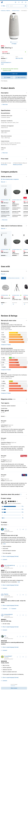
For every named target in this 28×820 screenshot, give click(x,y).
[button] (14, 69)
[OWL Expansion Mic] (5, 294)
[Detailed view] (14, 337)
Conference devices (15, 10)
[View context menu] (17, 529)
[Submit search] (8, 5)
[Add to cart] (2, 304)
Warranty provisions (17, 164)
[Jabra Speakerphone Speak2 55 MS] (16, 195)
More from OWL (19, 57)
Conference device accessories (5, 295)
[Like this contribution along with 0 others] (20, 566)
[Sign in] (19, 2)
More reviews (14, 688)
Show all (3, 182)
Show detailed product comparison (11, 179)
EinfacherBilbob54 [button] (8, 614)
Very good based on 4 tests (6, 62)
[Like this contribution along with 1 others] (20, 529)
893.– (3, 46)
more (4, 543)
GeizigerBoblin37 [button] (8, 656)
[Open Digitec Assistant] (22, 2)
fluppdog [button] (6, 594)
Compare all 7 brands (6, 344)
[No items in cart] (26, 2)
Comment (5, 559)
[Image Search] (25, 6)
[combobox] (3, 416)
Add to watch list (22, 77)
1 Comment (13, 608)
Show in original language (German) (10, 556)
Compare (8, 77)
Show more (5, 104)
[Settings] (15, 2)
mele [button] (5, 528)
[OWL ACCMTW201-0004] (16, 294)
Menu (4, 5)
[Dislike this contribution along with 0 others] (26, 529)
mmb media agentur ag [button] (9, 565)
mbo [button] (5, 635)
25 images (14, 43)
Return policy (4, 164)
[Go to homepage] (2, 2)
